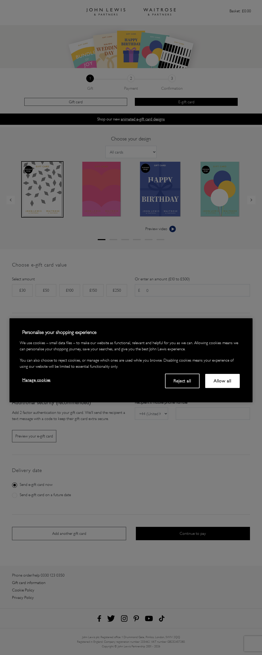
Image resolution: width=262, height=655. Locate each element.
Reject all (182, 381)
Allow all (222, 381)
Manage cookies (36, 379)
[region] (131, 360)
